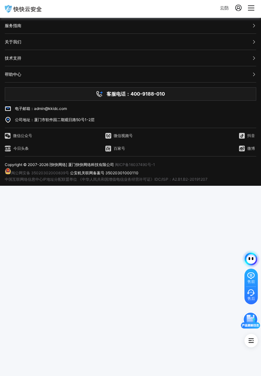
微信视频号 (123, 135)
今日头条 (21, 148)
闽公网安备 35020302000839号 (40, 172)
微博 (251, 148)
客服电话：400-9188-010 (136, 94)
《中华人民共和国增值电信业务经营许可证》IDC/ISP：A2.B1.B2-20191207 (143, 179)
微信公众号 (22, 135)
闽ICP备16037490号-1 (135, 164)
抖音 (251, 135)
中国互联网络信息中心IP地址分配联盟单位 (41, 179)
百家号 (119, 148)
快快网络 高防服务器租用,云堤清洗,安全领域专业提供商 (23, 9)
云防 (224, 8)
